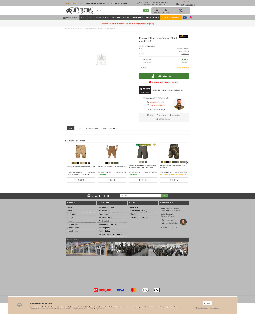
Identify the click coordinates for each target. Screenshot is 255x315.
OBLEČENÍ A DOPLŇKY (77, 28)
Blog (110, 3)
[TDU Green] (114, 164)
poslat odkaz (176, 115)
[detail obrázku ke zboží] (101, 60)
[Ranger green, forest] (117, 164)
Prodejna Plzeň (73, 227)
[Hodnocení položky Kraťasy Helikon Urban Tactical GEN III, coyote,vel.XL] (142, 46)
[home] (79, 14)
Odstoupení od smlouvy (108, 224)
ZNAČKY (83, 17)
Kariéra (116, 3)
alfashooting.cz (72, 3)
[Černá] (78, 164)
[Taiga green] (146, 163)
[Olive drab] (143, 163)
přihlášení (166, 12)
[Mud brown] (181, 163)
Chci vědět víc (178, 90)
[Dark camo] (86, 164)
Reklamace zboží (105, 217)
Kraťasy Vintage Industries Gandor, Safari (81, 167)
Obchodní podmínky (106, 207)
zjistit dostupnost (163, 76)
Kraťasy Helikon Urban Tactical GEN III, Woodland (173, 167)
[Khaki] (109, 164)
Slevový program (152, 17)
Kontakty (70, 217)
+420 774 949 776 (157, 102)
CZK (184, 2)
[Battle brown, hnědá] (112, 164)
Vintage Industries (77, 172)
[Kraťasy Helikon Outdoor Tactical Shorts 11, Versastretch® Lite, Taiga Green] (143, 159)
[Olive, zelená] (73, 164)
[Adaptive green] (178, 163)
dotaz (151, 115)
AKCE (90, 17)
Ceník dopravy (104, 227)
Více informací (214, 308)
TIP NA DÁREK (116, 17)
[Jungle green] (175, 163)
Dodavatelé (71, 214)
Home (67, 28)
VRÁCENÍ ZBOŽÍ (137, 17)
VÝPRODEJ (126, 17)
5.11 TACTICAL (107, 172)
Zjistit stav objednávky (170, 17)
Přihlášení (133, 214)
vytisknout (162, 115)
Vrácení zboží (104, 214)
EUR (187, 2)
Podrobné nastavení (202, 308)
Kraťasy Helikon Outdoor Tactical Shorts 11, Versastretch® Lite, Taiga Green (142, 167)
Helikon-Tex (185, 54)
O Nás (69, 211)
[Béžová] (83, 164)
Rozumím (207, 303)
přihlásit (164, 196)
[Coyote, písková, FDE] (75, 164)
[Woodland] (89, 164)
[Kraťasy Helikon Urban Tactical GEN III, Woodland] (174, 159)
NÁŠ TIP (106, 17)
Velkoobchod (72, 224)
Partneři (70, 221)
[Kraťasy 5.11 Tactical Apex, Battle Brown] (112, 159)
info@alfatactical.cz (157, 105)
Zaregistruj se (156, 90)
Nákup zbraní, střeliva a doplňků (111, 234)
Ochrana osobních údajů (139, 217)
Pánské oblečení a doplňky (94, 28)
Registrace (134, 207)
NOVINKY (97, 17)
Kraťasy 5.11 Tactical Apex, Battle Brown (112, 167)
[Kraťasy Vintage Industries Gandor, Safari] (81, 159)
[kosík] (180, 10)
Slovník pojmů (72, 231)
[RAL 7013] (173, 163)
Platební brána (104, 231)
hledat (146, 10)
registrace (157, 12)
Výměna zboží (104, 221)
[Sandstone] (81, 164)
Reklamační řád (104, 211)
